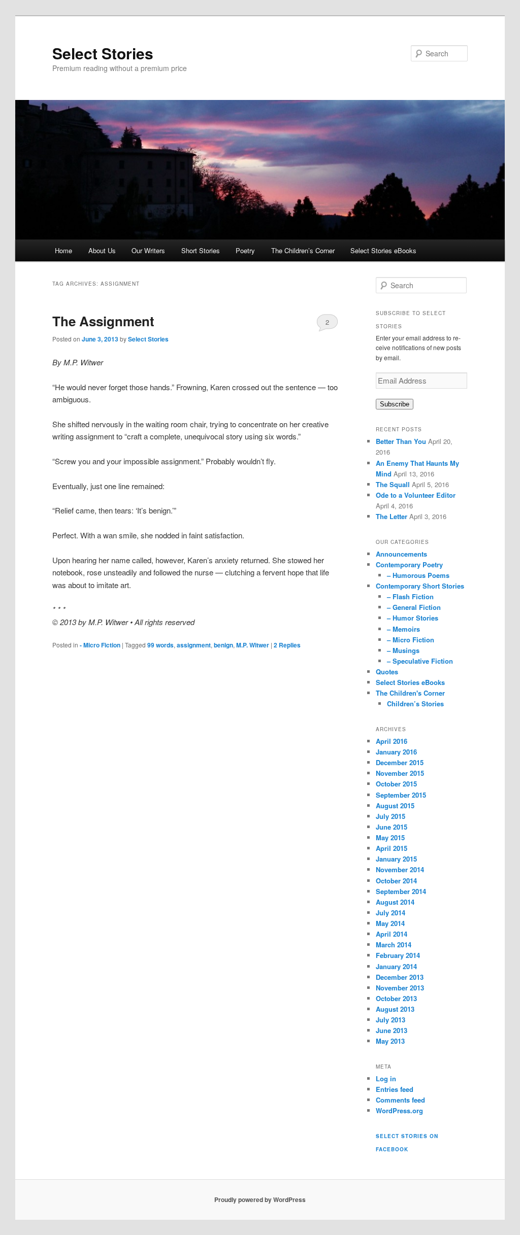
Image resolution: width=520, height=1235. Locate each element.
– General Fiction (414, 607)
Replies (287, 644)
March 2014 (393, 944)
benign (223, 644)
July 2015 (390, 816)
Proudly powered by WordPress (260, 1199)
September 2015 (401, 795)
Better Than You (401, 441)
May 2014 (390, 923)
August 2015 (395, 805)
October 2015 (396, 783)
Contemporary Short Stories (420, 586)
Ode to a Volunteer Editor (416, 495)
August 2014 (395, 902)
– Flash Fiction (410, 596)
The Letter (391, 516)
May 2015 (390, 837)
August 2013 (395, 1009)
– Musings (403, 650)
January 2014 (396, 966)
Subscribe (394, 404)
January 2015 (396, 859)
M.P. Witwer (252, 644)
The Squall (393, 484)
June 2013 (391, 1030)
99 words (160, 644)
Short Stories (200, 250)
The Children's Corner (410, 693)
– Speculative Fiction (420, 661)
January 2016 (396, 752)
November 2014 (400, 869)
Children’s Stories (415, 703)
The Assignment (103, 321)
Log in (386, 1078)
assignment (194, 644)
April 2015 (391, 848)
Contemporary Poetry (409, 564)
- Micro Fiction (100, 644)
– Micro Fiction (410, 639)
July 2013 (390, 1019)
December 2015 (400, 762)
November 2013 (400, 987)
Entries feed (394, 1089)
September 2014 (401, 891)
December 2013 (400, 977)
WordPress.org (399, 1110)
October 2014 (396, 880)
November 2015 (400, 773)
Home (63, 250)
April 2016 (391, 741)
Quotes (387, 671)
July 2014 (390, 912)
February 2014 (398, 955)
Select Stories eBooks (383, 250)
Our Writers (148, 250)
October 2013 (396, 998)
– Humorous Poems (418, 575)
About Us (102, 250)
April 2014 (391, 934)
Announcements (401, 554)
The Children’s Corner (303, 250)
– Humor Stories (412, 618)
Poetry (245, 250)
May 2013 (390, 1041)
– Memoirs (403, 629)
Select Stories (102, 53)
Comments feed (400, 1100)
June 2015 (391, 827)
